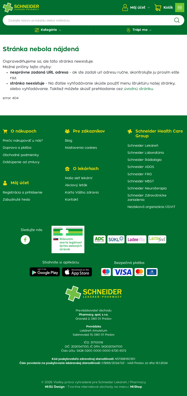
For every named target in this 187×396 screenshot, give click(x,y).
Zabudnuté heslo (16, 199)
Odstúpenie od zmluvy (21, 162)
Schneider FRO (139, 174)
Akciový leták (76, 185)
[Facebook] (25, 239)
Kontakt (71, 199)
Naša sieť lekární (78, 178)
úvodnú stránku (138, 89)
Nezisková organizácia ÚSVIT (151, 207)
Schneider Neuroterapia (146, 188)
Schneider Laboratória (145, 152)
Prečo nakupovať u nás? (23, 140)
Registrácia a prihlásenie (22, 192)
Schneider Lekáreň (142, 145)
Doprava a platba (17, 147)
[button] (48, 30)
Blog (68, 140)
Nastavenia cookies (81, 147)
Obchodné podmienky (21, 155)
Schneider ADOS (140, 167)
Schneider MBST (140, 181)
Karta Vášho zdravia (82, 192)
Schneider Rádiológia (144, 160)
